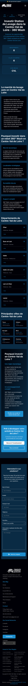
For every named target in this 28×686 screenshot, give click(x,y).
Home (4, 585)
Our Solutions (6, 588)
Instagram (5, 629)
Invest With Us (7, 591)
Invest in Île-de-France (19, 669)
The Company (6, 599)
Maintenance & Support (9, 596)
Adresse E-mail (6, 503)
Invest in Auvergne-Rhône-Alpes (7, 657)
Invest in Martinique (7, 669)
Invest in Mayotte (18, 671)
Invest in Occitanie (6, 666)
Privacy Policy (14, 676)
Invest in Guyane (17, 661)
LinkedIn (5, 623)
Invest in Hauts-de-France (19, 652)
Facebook (5, 626)
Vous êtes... (5, 520)
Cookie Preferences (14, 680)
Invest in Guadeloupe (7, 661)
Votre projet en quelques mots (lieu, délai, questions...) (12, 528)
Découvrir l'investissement (14, 443)
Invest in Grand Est (6, 652)
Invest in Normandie (7, 663)
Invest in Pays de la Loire (8, 653)
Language (5, 640)
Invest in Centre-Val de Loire (19, 654)
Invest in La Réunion (7, 671)
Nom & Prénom (5, 487)
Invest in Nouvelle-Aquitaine (18, 664)
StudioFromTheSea (16, 682)
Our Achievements (8, 594)
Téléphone (4, 512)
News (4, 602)
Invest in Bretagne (6, 659)
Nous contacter (14, 448)
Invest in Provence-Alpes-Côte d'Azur (19, 667)
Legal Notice (14, 678)
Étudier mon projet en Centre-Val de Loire (14, 414)
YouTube (5, 632)
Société (4, 495)
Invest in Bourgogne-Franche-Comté (18, 657)
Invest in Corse (17, 659)
